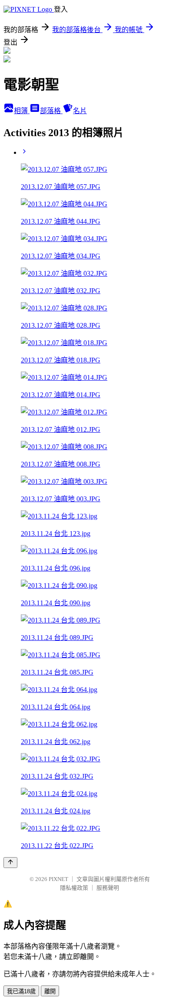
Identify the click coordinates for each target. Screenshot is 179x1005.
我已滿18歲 (21, 991)
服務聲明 (107, 887)
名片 (80, 110)
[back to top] (10, 862)
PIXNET (58, 879)
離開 (50, 991)
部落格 (51, 110)
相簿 (22, 110)
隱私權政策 (74, 887)
